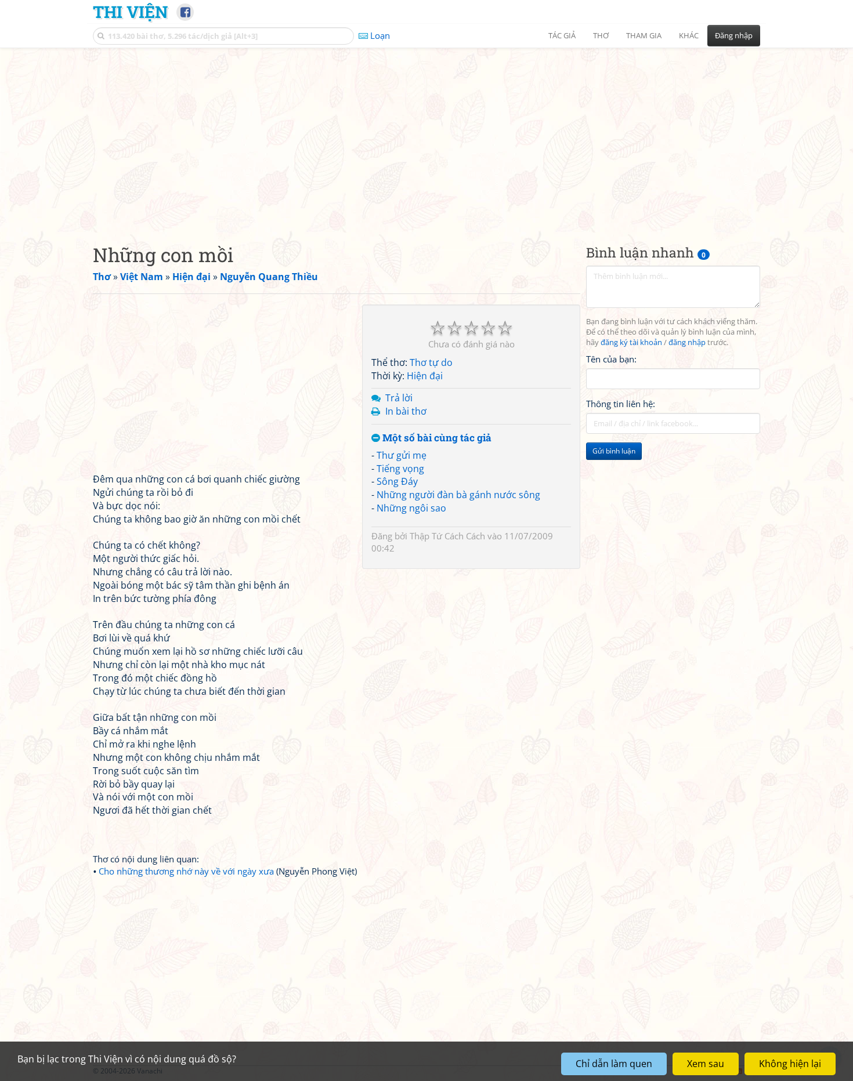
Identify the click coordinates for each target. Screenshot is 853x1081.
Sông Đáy (397, 481)
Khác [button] (689, 35)
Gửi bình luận (613, 451)
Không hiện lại (790, 1063)
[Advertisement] (426, 136)
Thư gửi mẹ (401, 455)
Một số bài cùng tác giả (435, 438)
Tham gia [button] (644, 35)
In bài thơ (405, 411)
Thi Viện (130, 12)
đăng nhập (687, 342)
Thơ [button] (601, 35)
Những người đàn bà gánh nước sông (458, 494)
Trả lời (399, 397)
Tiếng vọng (400, 468)
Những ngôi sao (411, 508)
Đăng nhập (734, 35)
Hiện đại (425, 375)
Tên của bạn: (611, 359)
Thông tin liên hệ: (620, 403)
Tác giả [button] (562, 35)
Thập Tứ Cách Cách (447, 536)
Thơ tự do (431, 362)
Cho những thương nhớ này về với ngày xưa (186, 871)
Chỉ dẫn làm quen (614, 1063)
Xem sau (705, 1063)
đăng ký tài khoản (631, 342)
